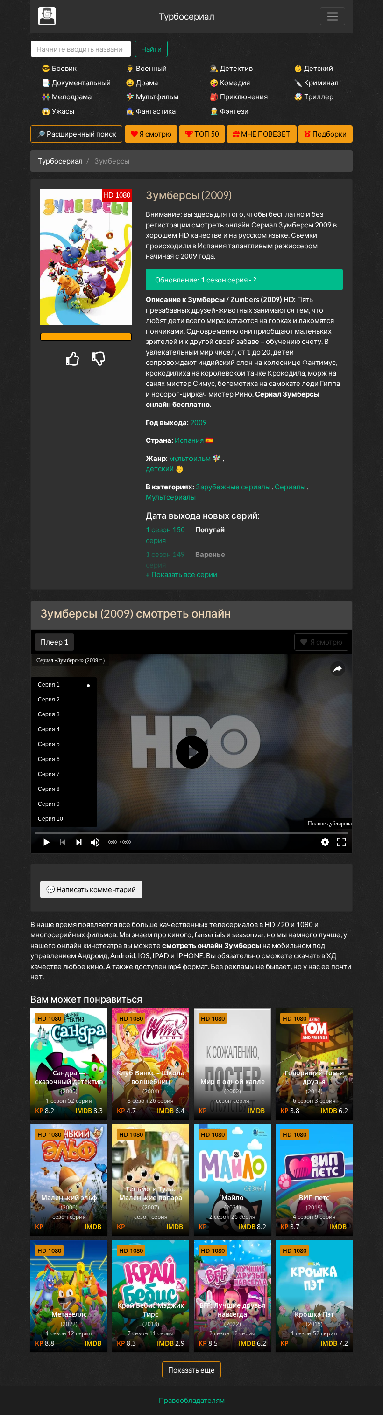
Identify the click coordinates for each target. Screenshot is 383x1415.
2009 (198, 422)
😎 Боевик (59, 68)
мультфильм (190, 458)
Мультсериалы (171, 497)
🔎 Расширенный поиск (76, 134)
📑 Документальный (71, 82)
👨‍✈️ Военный (146, 68)
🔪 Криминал (316, 82)
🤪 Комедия (230, 82)
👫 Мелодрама (67, 96)
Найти (151, 49)
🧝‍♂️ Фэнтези (229, 111)
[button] (181, 574)
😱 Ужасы (58, 111)
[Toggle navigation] (332, 16)
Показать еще (191, 1370)
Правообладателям (192, 1400)
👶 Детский (313, 68)
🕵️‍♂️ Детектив (231, 68)
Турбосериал (186, 16)
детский (160, 468)
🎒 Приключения (239, 96)
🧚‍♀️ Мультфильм (152, 96)
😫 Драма (142, 82)
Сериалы (291, 486)
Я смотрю (324, 642)
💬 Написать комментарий (91, 889)
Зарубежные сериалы (234, 486)
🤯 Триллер (313, 96)
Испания (190, 440)
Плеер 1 (54, 642)
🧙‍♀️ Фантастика (151, 111)
